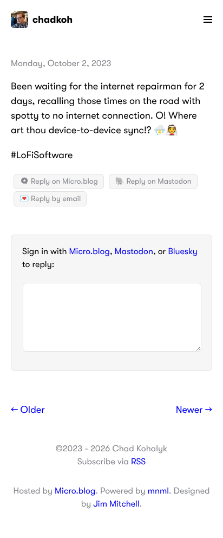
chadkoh (52, 19)
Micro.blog (89, 251)
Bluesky (182, 251)
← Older (28, 410)
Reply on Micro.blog (63, 181)
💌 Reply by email (50, 199)
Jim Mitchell (116, 504)
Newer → (194, 410)
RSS (138, 461)
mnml (158, 491)
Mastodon (134, 251)
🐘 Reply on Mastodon (153, 181)
